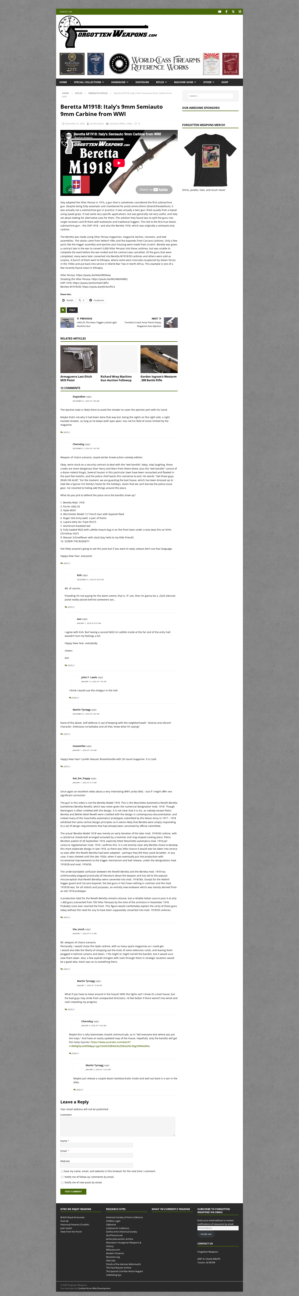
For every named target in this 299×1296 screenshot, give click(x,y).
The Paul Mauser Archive (118, 1267)
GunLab (64, 1220)
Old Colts (110, 1260)
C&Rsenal (111, 1224)
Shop (224, 82)
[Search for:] (210, 96)
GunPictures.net (114, 1235)
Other (207, 82)
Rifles (160, 82)
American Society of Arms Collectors (124, 1217)
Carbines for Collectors (117, 1228)
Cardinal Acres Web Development (94, 1288)
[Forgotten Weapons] (108, 47)
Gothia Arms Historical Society (121, 1231)
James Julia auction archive (119, 1238)
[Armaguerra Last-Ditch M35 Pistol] (79, 359)
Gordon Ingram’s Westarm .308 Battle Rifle (159, 378)
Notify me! (206, 1234)
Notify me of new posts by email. (83, 1182)
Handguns (118, 82)
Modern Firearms (115, 1253)
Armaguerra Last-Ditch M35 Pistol (76, 378)
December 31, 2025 (75, 123)
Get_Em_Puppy (81, 778)
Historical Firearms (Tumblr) (74, 1224)
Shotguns (142, 82)
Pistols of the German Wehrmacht (123, 1264)
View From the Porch (71, 1231)
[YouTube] (220, 12)
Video (129, 123)
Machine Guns (183, 82)
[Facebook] (226, 12)
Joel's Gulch (66, 1228)
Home (63, 82)
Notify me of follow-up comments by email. (89, 1176)
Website (65, 1161)
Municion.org (113, 1256)
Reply (67, 432)
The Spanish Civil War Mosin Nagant (124, 1271)
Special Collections (87, 82)
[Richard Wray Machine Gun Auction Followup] (119, 359)
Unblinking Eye (113, 1274)
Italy (72, 310)
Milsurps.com (113, 1249)
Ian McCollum (97, 123)
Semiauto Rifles (117, 123)
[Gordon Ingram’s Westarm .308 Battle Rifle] (159, 359)
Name (64, 1141)
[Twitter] (233, 12)
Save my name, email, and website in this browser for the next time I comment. (110, 1171)
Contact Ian (66, 11)
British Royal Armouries (72, 1217)
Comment (66, 1114)
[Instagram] (240, 12)
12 (139, 123)
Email (63, 1151)
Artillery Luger (113, 1220)
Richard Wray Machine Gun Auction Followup (116, 378)
